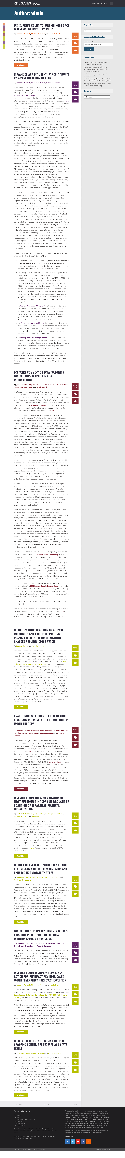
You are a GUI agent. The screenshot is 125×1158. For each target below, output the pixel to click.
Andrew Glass (46, 384)
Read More (21, 65)
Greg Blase (57, 384)
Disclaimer (107, 1149)
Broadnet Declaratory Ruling (46, 554)
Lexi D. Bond (55, 34)
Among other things (57, 762)
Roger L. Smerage (46, 733)
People (105, 3)
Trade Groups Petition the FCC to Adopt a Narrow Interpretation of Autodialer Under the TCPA (41, 720)
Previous (19, 1104)
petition (29, 751)
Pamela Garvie (22, 646)
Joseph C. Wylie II (23, 34)
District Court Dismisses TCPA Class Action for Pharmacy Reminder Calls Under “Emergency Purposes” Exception (40, 976)
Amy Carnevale (26, 387)
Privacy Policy (99, 1149)
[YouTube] (78, 1141)
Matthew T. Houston (22, 880)
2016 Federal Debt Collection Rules (44, 586)
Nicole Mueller (42, 387)
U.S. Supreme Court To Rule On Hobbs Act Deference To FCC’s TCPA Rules (41, 27)
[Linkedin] (67, 1141)
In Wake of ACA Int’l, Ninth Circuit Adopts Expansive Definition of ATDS (41, 76)
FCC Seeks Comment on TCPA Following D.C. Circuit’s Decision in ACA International (39, 376)
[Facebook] (83, 1141)
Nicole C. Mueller (53, 83)
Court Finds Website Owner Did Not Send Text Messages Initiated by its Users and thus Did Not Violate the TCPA (41, 869)
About (99, 3)
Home (94, 3)
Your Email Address (89, 42)
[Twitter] (73, 1141)
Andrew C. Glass (23, 730)
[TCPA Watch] (27, 3)
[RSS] (88, 1141)
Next (75, 1104)
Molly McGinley (34, 384)
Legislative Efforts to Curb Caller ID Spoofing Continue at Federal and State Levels (40, 1044)
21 (52, 1104)
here (67, 101)
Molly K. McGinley (38, 34)
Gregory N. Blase (37, 730)
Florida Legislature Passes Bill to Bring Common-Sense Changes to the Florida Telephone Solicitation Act (95, 69)
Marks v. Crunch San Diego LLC (26, 95)
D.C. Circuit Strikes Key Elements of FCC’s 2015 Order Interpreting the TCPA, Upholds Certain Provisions (41, 935)
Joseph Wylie (22, 384)
